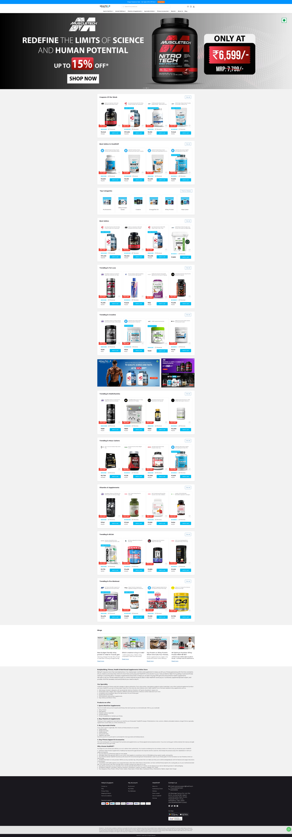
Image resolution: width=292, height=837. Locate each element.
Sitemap (154, 798)
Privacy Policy (105, 791)
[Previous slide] (96, 116)
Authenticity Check (157, 788)
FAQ (102, 788)
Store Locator (156, 793)
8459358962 (174, 790)
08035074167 (179, 788)
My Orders (131, 788)
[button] (188, 7)
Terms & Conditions (106, 795)
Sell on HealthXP (156, 795)
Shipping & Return (106, 793)
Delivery (154, 791)
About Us (154, 786)
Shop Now (161, 2)
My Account (131, 786)
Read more (100, 661)
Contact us (104, 786)
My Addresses (132, 791)
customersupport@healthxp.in (183, 786)
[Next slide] (194, 116)
